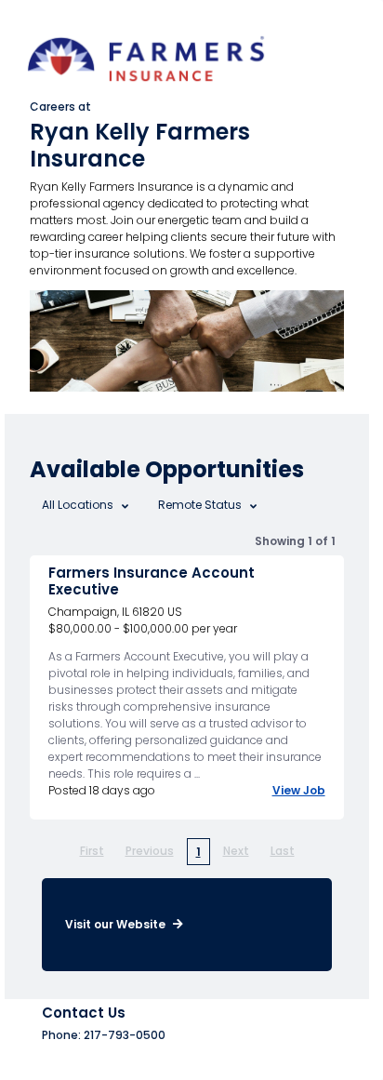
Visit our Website (116, 924)
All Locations (79, 505)
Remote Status (201, 505)
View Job (298, 790)
